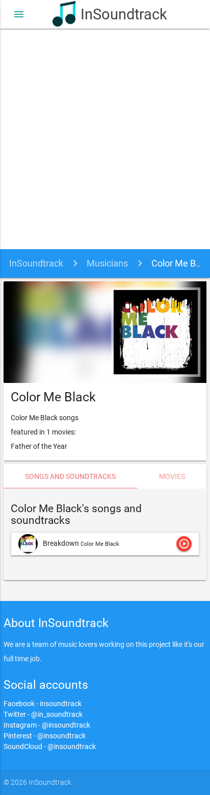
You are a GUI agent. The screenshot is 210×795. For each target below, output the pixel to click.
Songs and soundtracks (70, 476)
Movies (172, 476)
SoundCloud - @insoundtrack (50, 746)
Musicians (107, 263)
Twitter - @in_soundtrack (43, 714)
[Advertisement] (105, 139)
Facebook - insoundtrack (43, 704)
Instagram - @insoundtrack (47, 725)
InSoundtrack (119, 14)
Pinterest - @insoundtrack (45, 736)
